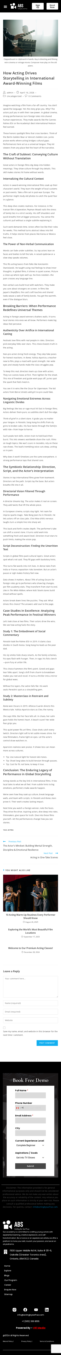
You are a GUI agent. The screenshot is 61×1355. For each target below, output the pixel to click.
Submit (30, 1166)
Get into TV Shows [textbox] (25, 1157)
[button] (5, 6)
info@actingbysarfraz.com (45, 1207)
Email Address (24, 1115)
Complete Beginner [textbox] (25, 1145)
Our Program (10, 1280)
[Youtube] (36, 1309)
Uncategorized (14, 96)
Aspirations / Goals (26, 1153)
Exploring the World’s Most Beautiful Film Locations (30, 931)
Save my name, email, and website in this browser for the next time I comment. (30, 1033)
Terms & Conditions (47, 1341)
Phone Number (23, 1103)
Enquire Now (10, 1289)
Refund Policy (8, 1341)
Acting (10, 830)
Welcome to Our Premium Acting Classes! (30, 948)
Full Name (21, 1090)
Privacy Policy (26, 1341)
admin (10, 92)
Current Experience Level (29, 1140)
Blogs (6, 1275)
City (17, 1128)
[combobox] (19, 1108)
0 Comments (35, 96)
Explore (7, 1270)
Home (7, 1265)
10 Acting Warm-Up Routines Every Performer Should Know (30, 916)
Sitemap (8, 1294)
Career (7, 1284)
